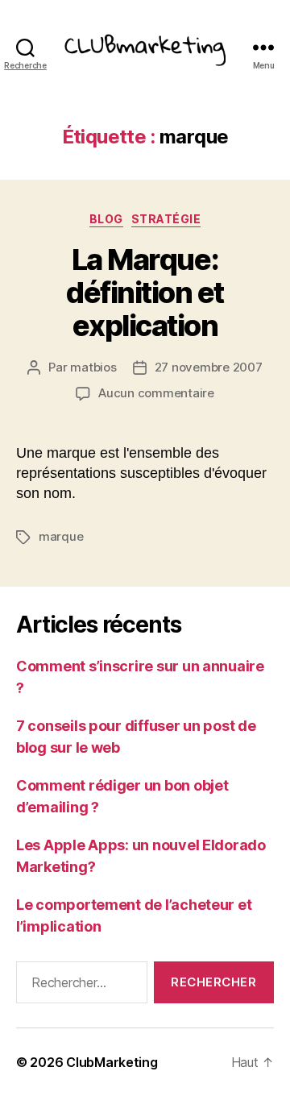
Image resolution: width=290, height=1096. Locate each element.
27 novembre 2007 (209, 367)
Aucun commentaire (156, 393)
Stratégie (166, 219)
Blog (106, 219)
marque (61, 536)
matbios (93, 367)
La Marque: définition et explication (145, 292)
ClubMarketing (112, 1062)
